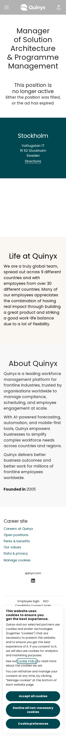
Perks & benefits (17, 541)
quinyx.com (33, 573)
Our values (12, 547)
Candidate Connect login (33, 605)
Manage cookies (17, 560)
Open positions (16, 535)
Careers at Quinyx (18, 528)
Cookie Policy (26, 661)
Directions (33, 161)
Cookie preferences (33, 724)
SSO (46, 601)
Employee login (28, 601)
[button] (59, 7)
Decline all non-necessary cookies (33, 710)
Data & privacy (16, 553)
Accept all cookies (33, 696)
